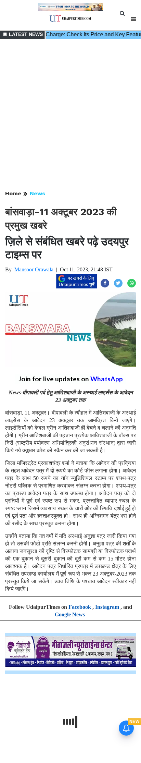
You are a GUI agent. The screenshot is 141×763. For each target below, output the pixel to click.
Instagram (107, 607)
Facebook (79, 607)
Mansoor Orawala (33, 269)
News (37, 193)
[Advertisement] (70, 115)
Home (13, 193)
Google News (70, 614)
